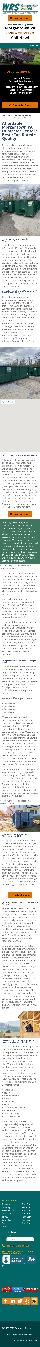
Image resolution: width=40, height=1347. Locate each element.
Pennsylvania (19, 118)
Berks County (30, 118)
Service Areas (7, 118)
